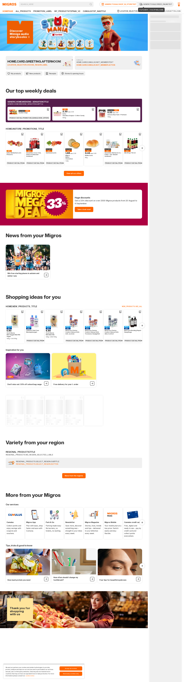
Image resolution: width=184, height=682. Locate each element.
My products (16, 73)
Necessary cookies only (71, 674)
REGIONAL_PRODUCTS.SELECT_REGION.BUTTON (37, 464)
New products (34, 73)
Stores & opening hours (74, 73)
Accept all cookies (71, 668)
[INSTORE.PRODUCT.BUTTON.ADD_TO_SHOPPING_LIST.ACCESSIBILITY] (48, 109)
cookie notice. (30, 676)
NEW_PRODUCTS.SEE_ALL (132, 306)
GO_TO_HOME (9, 4)
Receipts (52, 73)
